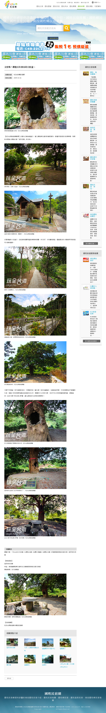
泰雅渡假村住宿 (39, 34)
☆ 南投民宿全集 (53, 38)
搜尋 (67, 28)
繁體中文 (95, 2)
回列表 (9, 678)
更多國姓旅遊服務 (92, 341)
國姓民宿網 (11, 4)
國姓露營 (48, 6)
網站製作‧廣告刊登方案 (81, 2)
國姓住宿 (39, 6)
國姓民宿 (25, 34)
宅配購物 (97, 6)
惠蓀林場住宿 (48, 34)
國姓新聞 (81, 6)
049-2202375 (76, 707)
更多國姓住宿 (91, 243)
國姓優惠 (73, 6)
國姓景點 (89, 6)
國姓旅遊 (56, 6)
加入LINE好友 (85, 707)
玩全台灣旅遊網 (61, 2)
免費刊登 (70, 2)
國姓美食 (64, 6)
